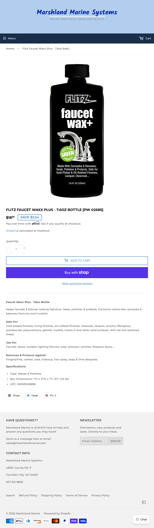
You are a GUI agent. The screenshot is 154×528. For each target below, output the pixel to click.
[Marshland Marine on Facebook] (144, 503)
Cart (148, 38)
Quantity (12, 241)
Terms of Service (77, 495)
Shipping (12, 230)
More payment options (77, 283)
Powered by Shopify (57, 513)
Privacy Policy (100, 495)
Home (10, 48)
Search (10, 495)
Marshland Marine (28, 513)
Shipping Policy (51, 495)
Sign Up (115, 441)
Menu (12, 38)
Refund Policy (28, 495)
